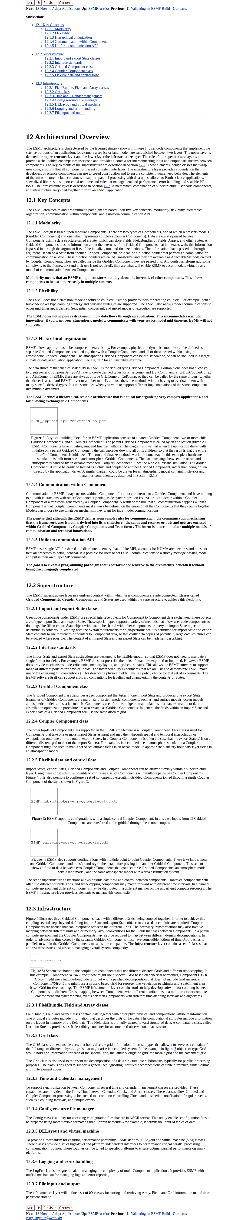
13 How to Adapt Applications (58, 8)
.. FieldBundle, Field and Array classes (77, 88)
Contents (180, 8)
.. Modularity (58, 29)
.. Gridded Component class (69, 67)
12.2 (142, 165)
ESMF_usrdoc (99, 8)
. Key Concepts (49, 25)
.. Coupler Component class (69, 71)
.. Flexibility (57, 33)
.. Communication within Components (76, 41)
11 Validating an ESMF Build (148, 8)
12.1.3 (153, 475)
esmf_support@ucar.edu (44, 1218)
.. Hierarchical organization (68, 37)
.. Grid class (57, 92)
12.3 (107, 186)
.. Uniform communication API (71, 46)
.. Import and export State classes (72, 58)
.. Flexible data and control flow (72, 75)
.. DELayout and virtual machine (72, 104)
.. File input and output (65, 113)
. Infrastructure (48, 83)
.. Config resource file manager (71, 100)
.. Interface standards (63, 62)
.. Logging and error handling (70, 108)
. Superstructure (49, 54)
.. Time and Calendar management (73, 96)
